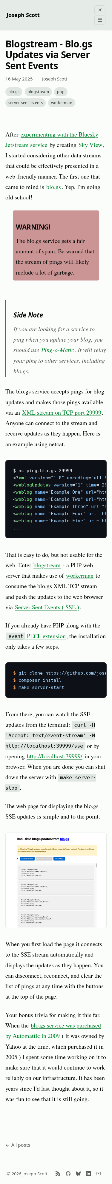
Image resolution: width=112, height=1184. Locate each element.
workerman (61, 102)
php (61, 91)
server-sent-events (25, 102)
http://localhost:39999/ (54, 756)
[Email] (98, 1173)
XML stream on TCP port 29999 (61, 412)
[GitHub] (68, 1173)
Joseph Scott (23, 14)
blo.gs (14, 91)
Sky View (90, 145)
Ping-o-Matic (57, 349)
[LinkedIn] (88, 1173)
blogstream (38, 91)
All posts (20, 1145)
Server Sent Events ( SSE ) (47, 607)
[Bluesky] (78, 1173)
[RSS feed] (58, 1173)
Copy (96, 466)
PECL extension (37, 636)
